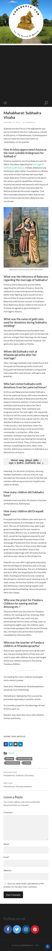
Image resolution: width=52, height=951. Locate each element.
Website (7, 870)
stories (27, 763)
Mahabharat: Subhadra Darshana (19, 774)
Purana (11, 753)
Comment (9, 812)
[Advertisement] (26, 71)
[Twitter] (10, 744)
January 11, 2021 (12, 122)
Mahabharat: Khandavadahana (18, 785)
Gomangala (26, 945)
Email (7, 857)
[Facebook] (6, 744)
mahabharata (12, 763)
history (9, 759)
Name (7, 844)
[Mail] (15, 744)
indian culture (24, 759)
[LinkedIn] (20, 744)
